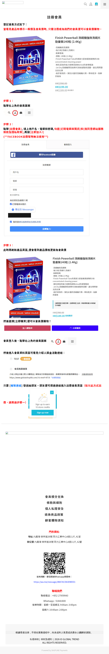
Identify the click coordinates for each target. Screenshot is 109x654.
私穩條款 (34, 639)
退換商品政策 (54, 514)
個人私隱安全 (54, 508)
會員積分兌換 (54, 497)
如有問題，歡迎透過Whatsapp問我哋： (54, 576)
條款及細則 (46, 639)
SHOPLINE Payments (59, 650)
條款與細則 (54, 502)
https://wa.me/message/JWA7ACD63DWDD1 (54, 581)
